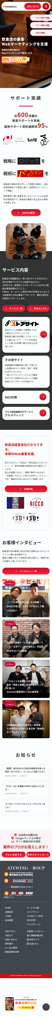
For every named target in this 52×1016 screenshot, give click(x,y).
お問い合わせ (11, 939)
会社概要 (9, 920)
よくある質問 (11, 947)
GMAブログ (10, 931)
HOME (8, 907)
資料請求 (9, 943)
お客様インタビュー (36, 931)
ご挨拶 (8, 916)
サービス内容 (33, 907)
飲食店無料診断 (12, 951)
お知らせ (24, 775)
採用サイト (34, 939)
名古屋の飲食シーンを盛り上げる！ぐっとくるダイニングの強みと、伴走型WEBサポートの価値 (25, 646)
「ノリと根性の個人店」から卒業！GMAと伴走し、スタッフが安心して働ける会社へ (25, 606)
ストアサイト (33, 911)
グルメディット (34, 924)
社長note (33, 943)
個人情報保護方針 (35, 935)
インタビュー (10, 583)
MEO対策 (31, 920)
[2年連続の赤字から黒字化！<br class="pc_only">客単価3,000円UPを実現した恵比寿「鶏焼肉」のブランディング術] (26, 719)
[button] (45, 6)
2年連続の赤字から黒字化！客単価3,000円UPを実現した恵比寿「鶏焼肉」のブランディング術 (26, 728)
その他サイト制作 (35, 916)
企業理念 (9, 911)
